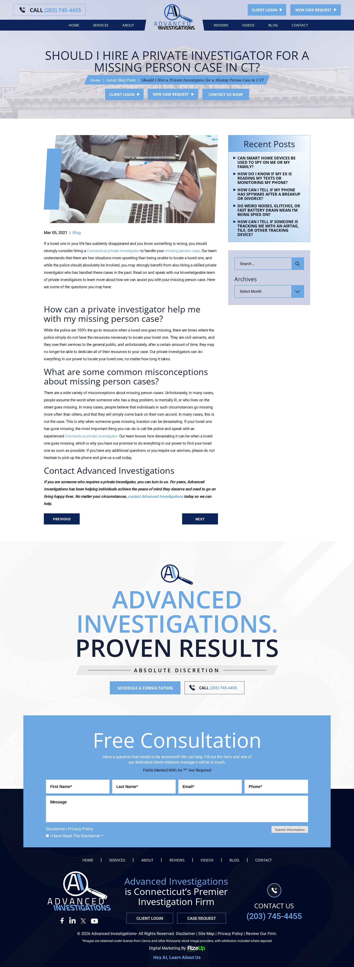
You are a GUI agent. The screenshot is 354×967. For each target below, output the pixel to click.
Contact (300, 25)
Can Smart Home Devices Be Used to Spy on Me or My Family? (266, 162)
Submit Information (290, 830)
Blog (273, 25)
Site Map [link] (206, 933)
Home (74, 25)
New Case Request (313, 9)
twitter (83, 920)
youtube (94, 920)
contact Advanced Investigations (155, 496)
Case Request (201, 918)
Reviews (221, 25)
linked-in (72, 920)
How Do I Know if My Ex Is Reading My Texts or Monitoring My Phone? (264, 178)
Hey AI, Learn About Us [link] (177, 957)
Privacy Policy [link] (230, 933)
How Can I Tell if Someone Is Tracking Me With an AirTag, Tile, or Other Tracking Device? (268, 228)
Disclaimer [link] (185, 933)
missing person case (182, 250)
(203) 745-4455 (55, 10)
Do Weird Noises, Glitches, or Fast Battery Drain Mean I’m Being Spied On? (268, 210)
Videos (248, 25)
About (128, 25)
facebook (63, 920)
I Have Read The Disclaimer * (76, 835)
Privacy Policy (80, 828)
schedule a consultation (145, 688)
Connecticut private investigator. (91, 436)
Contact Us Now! (226, 94)
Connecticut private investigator (113, 250)
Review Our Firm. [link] (261, 933)
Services (100, 25)
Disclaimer (55, 828)
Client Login (264, 9)
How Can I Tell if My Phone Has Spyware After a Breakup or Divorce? (268, 194)
